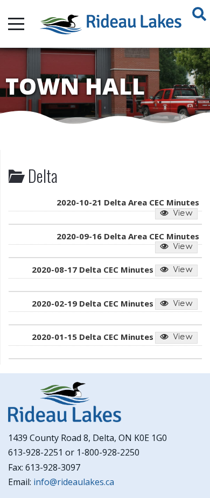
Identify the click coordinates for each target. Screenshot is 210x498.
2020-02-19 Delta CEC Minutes (92, 303)
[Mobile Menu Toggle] (16, 24)
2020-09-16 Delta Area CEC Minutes (128, 236)
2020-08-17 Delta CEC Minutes (92, 269)
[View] (176, 214)
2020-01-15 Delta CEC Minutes (92, 336)
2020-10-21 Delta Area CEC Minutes (128, 202)
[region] (105, 86)
